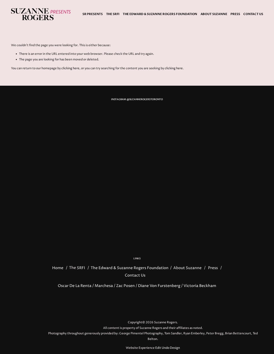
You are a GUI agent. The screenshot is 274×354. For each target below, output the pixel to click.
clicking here (70, 68)
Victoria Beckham (200, 285)
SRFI (81, 267)
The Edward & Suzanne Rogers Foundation (160, 14)
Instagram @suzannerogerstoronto (137, 99)
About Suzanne (214, 14)
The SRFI (113, 14)
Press (235, 14)
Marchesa (104, 285)
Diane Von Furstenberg (159, 285)
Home (57, 267)
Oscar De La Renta (74, 285)
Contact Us (253, 14)
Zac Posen (125, 285)
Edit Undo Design (167, 348)
